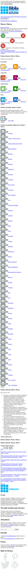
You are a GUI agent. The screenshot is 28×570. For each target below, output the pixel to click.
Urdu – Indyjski (11, 380)
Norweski (10, 287)
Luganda (10, 241)
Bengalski (10, 154)
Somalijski (10, 328)
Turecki (10, 369)
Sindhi (9, 323)
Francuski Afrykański (13, 205)
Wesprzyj (7, 18)
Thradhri (10, 364)
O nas (3, 18)
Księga (2, 21)
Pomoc (13, 546)
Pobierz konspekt (5, 445)
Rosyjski (10, 318)
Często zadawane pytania (16, 515)
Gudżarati (10, 215)
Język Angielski (11, 195)
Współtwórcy (18, 16)
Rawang (10, 313)
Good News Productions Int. (16, 31)
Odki (9, 292)
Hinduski (10, 220)
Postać (8, 21)
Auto (2, 449)
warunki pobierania (8, 50)
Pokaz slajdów (4, 52)
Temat (5, 21)
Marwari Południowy (13, 267)
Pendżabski (10, 308)
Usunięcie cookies (8, 4)
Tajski (9, 359)
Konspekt (22, 52)
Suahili (9, 339)
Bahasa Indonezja (12, 148)
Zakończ (12, 445)
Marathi (10, 256)
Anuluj (2, 104)
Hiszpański (10, 334)
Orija (9, 298)
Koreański (10, 236)
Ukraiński (10, 375)
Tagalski (10, 344)
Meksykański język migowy (14, 272)
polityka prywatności (9, 525)
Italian (9, 226)
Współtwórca (14, 21)
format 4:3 (10, 68)
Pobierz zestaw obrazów (13, 52)
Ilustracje (13, 16)
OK (2, 4)
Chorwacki (10, 190)
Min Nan (10, 277)
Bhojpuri (10, 159)
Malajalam (10, 246)
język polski (11, 120)
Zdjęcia (9, 16)
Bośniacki (10, 164)
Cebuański (10, 179)
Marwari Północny (12, 262)
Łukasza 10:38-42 (5, 27)
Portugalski (10, 303)
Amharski (10, 133)
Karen (9, 231)
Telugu (9, 354)
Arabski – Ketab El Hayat (14, 138)
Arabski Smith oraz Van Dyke (15, 143)
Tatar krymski (11, 184)
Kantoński (10, 174)
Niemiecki (10, 210)
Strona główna (4, 16)
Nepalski (10, 282)
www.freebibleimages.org (9, 538)
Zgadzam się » (8, 436)
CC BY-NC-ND (4, 32)
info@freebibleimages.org (10, 536)
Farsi (9, 200)
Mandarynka (11, 251)
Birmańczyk (11, 169)
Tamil (9, 349)
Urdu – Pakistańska (12, 385)
